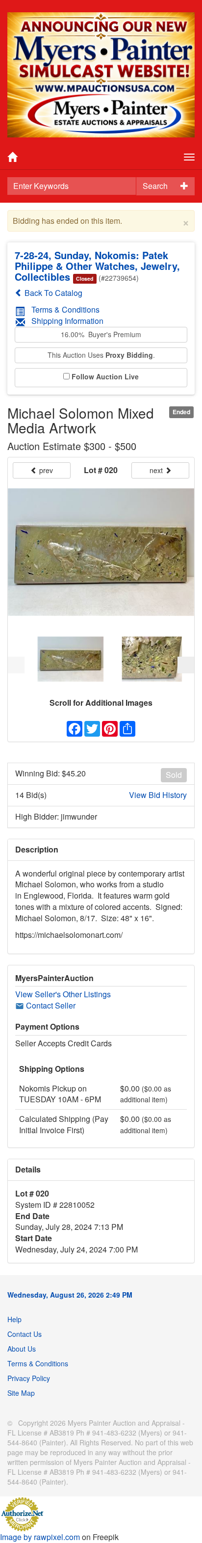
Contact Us (24, 1334)
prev (45, 470)
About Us (21, 1349)
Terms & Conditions (65, 309)
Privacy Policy (28, 1378)
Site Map (21, 1393)
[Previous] (16, 665)
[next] (185, 665)
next (157, 470)
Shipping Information (67, 320)
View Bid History (158, 795)
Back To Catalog (52, 292)
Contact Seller (50, 1005)
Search (155, 185)
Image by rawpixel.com (40, 1537)
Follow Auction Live (105, 376)
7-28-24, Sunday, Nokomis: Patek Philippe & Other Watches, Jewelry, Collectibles (97, 266)
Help (14, 1319)
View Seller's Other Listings (63, 994)
